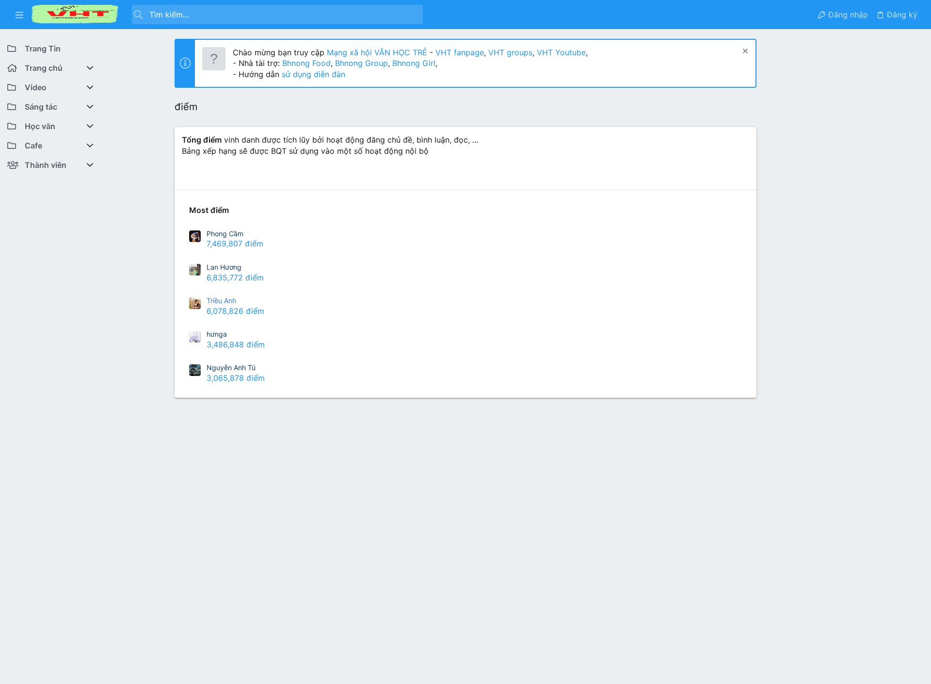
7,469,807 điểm (235, 243)
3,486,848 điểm (236, 344)
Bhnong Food (306, 63)
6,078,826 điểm (235, 311)
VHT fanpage (459, 52)
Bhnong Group (361, 63)
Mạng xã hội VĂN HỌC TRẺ (375, 52)
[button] (19, 14)
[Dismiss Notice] (744, 52)
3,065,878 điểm (236, 378)
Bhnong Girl (413, 63)
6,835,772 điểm (235, 277)
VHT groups (510, 52)
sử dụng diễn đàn (312, 74)
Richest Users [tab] (207, 176)
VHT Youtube (561, 52)
